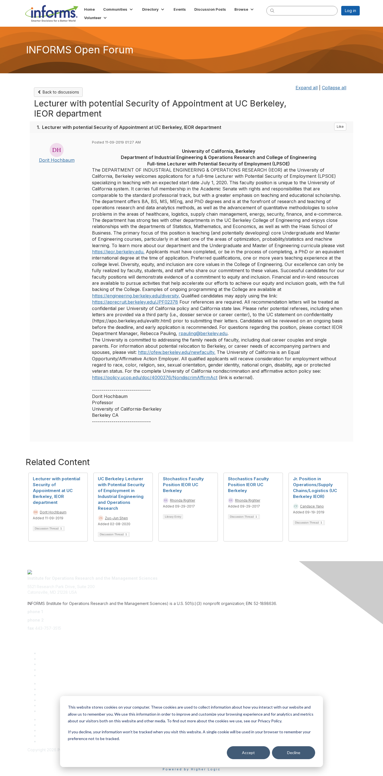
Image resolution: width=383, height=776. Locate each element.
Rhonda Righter (182, 500)
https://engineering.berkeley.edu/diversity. (136, 296)
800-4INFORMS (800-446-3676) (76, 620)
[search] (272, 10)
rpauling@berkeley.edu (203, 333)
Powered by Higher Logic (192, 769)
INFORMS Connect (56, 741)
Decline (293, 752)
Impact (45, 669)
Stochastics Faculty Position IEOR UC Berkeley (183, 484)
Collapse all (334, 87)
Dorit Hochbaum (57, 160)
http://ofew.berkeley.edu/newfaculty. (176, 352)
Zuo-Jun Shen (116, 518)
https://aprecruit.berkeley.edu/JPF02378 (135, 302)
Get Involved (50, 664)
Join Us (45, 675)
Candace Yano (312, 506)
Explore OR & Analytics (60, 658)
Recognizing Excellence (61, 683)
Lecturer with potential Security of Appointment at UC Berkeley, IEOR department (56, 490)
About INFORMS (53, 711)
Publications (50, 705)
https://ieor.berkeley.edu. (118, 251)
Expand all (307, 87)
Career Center (52, 735)
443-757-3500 (57, 611)
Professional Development (63, 689)
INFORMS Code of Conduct (52, 755)
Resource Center (54, 694)
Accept (248, 752)
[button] (118, 9)
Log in (350, 10)
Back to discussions (60, 92)
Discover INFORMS (56, 653)
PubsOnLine (50, 719)
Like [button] (340, 126)
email (32, 636)
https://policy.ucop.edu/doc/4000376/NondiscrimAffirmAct (154, 377)
